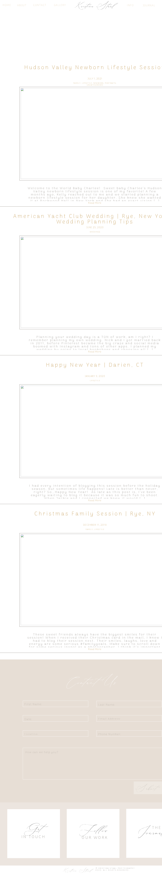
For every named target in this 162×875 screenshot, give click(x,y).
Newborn (98, 83)
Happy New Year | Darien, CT (95, 365)
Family (77, 83)
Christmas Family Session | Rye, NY (95, 514)
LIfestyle (87, 83)
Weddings (95, 232)
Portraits (110, 83)
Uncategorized (95, 85)
